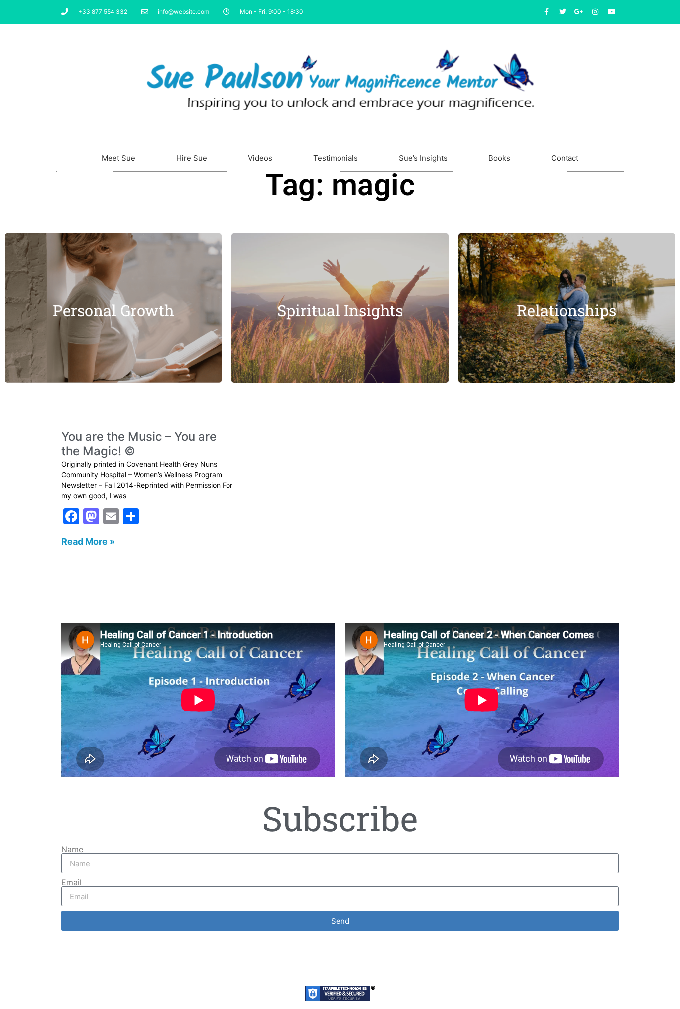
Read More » (88, 541)
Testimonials (335, 158)
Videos (260, 158)
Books (499, 158)
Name (72, 849)
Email (71, 882)
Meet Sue (118, 158)
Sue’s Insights (423, 158)
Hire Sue (191, 158)
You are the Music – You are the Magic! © (139, 443)
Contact (564, 158)
